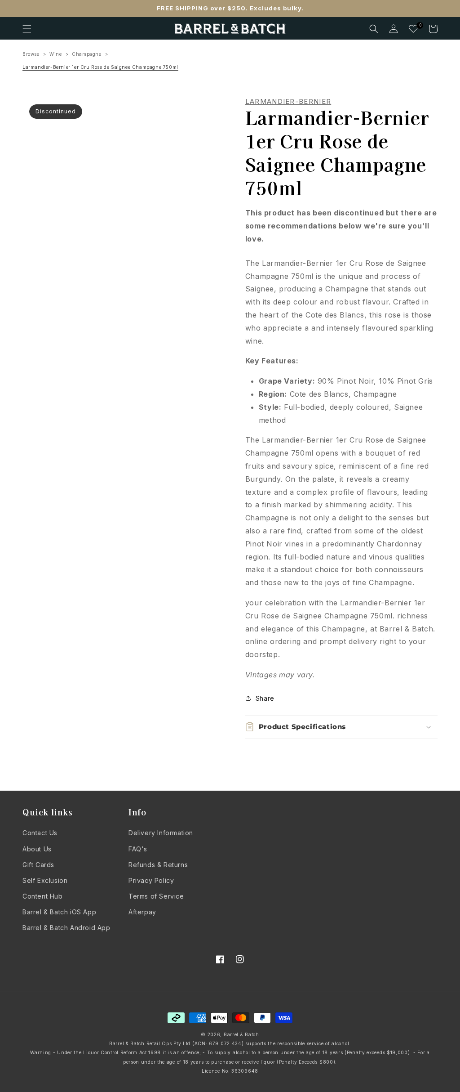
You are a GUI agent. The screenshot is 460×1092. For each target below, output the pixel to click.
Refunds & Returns (158, 864)
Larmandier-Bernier (288, 102)
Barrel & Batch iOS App (59, 912)
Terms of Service (156, 896)
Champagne (86, 54)
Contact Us (40, 833)
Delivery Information (160, 833)
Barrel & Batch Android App (66, 927)
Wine (55, 54)
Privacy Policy (151, 880)
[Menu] (27, 29)
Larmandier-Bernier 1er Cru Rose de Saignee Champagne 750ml (100, 67)
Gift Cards (38, 864)
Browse (31, 54)
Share (265, 698)
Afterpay (142, 912)
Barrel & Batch (241, 1034)
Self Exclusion (44, 880)
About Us (37, 849)
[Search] (374, 29)
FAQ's (137, 849)
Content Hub (42, 896)
